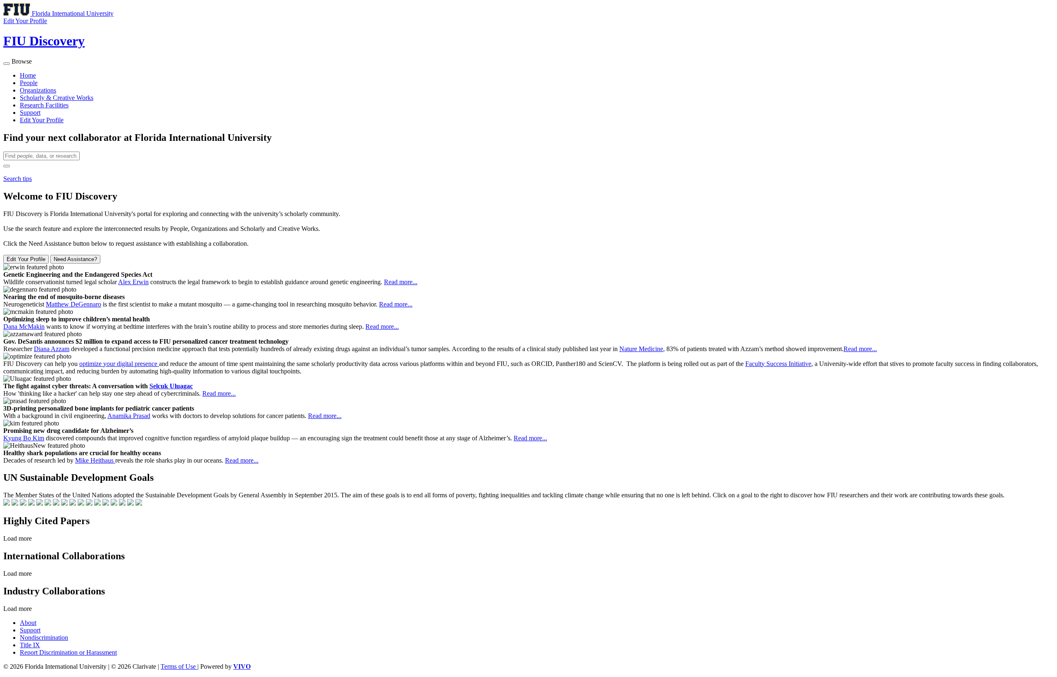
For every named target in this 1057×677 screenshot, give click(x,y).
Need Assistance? (75, 259)
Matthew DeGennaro (73, 304)
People (29, 82)
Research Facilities (44, 105)
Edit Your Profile (42, 120)
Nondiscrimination (44, 637)
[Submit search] (6, 166)
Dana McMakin (24, 326)
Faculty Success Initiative (778, 363)
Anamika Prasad (128, 415)
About (28, 622)
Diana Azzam (51, 348)
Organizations (38, 90)
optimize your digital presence (119, 363)
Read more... (400, 281)
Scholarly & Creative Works (56, 97)
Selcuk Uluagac (171, 386)
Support (30, 112)
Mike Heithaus (95, 460)
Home (28, 75)
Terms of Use (179, 666)
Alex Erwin (133, 281)
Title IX (30, 644)
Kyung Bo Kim (23, 438)
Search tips (17, 178)
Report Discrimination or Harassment (68, 652)
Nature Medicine (641, 348)
